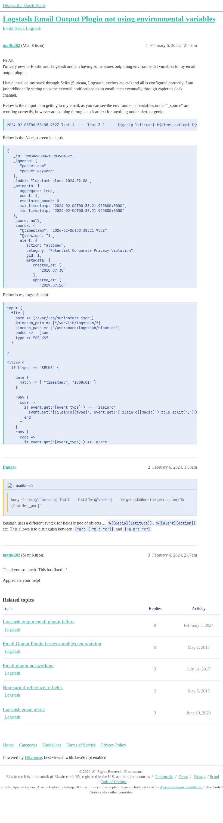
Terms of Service (81, 745)
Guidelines (52, 745)
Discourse (33, 757)
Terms (183, 777)
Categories (28, 745)
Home (8, 745)
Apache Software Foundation (181, 787)
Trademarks (164, 777)
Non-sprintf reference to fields (33, 687)
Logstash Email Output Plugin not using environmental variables (109, 19)
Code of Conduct (114, 782)
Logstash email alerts (24, 709)
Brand (214, 777)
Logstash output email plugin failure (39, 621)
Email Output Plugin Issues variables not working (52, 643)
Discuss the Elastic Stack (24, 5)
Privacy (199, 777)
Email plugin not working (28, 665)
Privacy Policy (113, 745)
